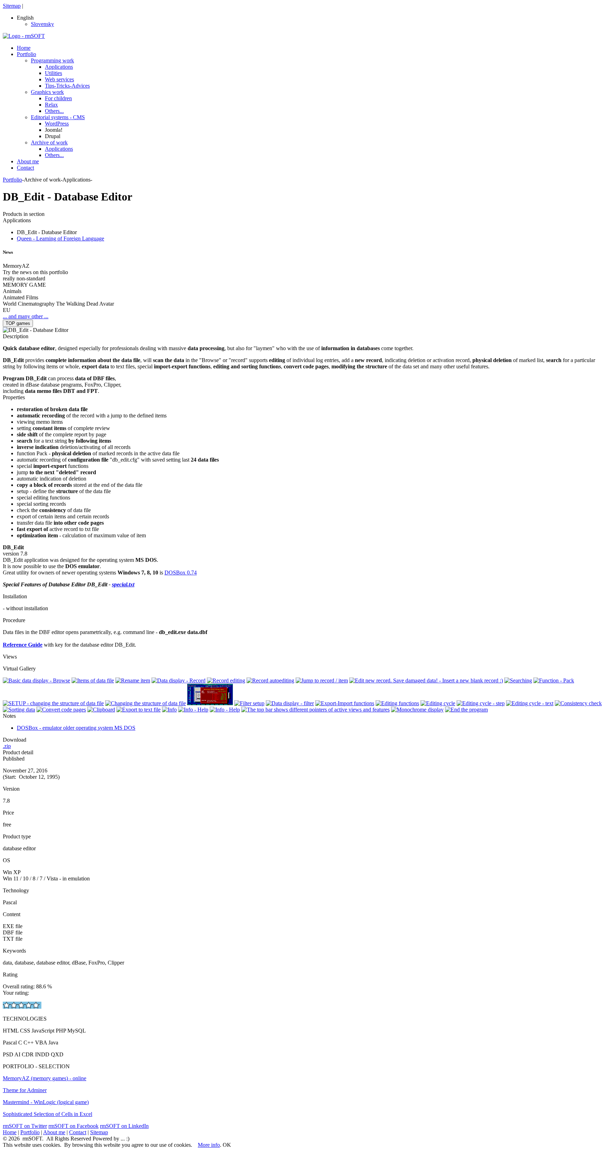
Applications (59, 67)
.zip (7, 746)
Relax (51, 105)
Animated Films (20, 297)
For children (58, 98)
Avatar (106, 304)
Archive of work (49, 142)
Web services (59, 79)
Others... (54, 111)
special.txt (123, 584)
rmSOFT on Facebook (73, 1126)
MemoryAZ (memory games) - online (44, 1078)
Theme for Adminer (25, 1090)
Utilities (53, 73)
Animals (12, 291)
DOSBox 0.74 (180, 573)
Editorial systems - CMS (58, 117)
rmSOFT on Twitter (25, 1126)
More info (209, 1145)
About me (28, 161)
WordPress (57, 124)
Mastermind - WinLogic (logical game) (46, 1102)
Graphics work (47, 92)
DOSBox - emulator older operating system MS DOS (76, 728)
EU (7, 310)
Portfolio (26, 54)
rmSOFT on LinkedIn (124, 1126)
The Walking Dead (77, 304)
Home (24, 48)
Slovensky (42, 24)
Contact (25, 168)
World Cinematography (29, 304)
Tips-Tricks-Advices (67, 86)
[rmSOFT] (24, 36)
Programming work (52, 60)
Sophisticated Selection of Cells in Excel (47, 1114)
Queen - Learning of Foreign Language (60, 238)
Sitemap (12, 6)
